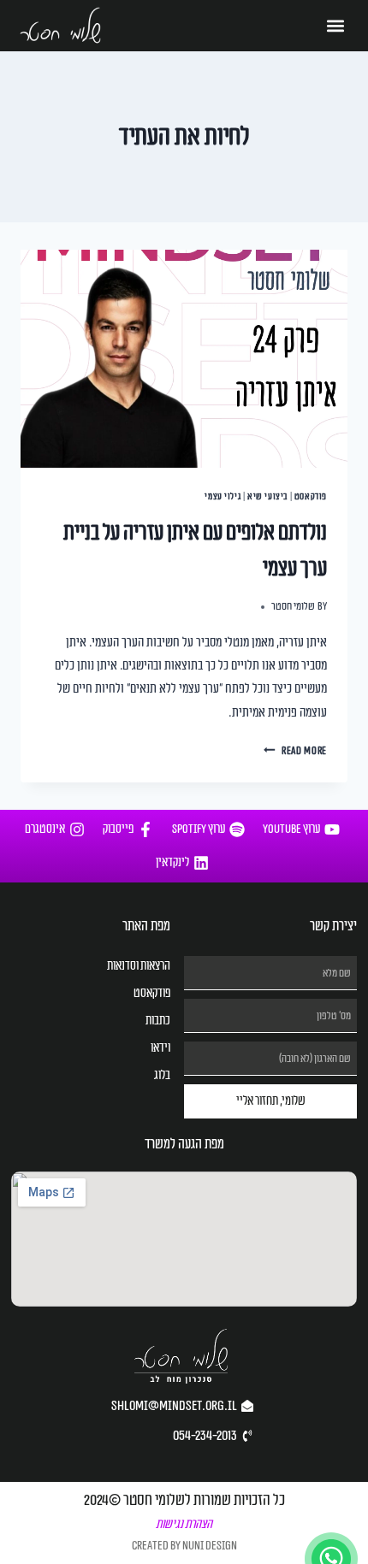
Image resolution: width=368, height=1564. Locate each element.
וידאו (160, 1048)
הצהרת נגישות (184, 1524)
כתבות (157, 1020)
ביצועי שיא (267, 496)
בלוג (162, 1075)
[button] (336, 26)
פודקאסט (310, 496)
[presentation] (184, 359)
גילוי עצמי (222, 496)
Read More (295, 751)
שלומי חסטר (293, 606)
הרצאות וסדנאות (138, 966)
